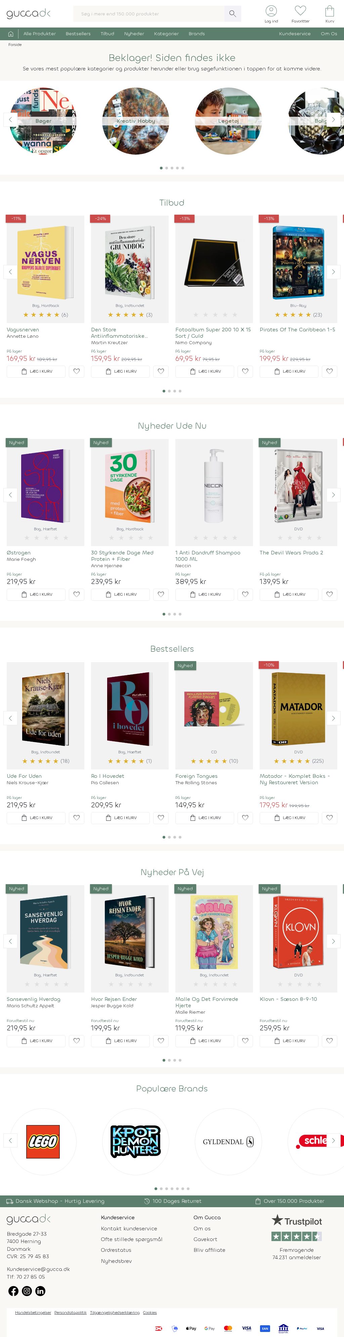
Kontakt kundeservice (129, 1228)
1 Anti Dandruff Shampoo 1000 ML (208, 555)
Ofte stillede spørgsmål (132, 1239)
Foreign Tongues (196, 776)
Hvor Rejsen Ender (114, 999)
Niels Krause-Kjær (27, 783)
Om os (202, 1228)
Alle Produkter (40, 34)
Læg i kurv (36, 371)
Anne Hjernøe (106, 566)
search (233, 14)
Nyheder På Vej (172, 872)
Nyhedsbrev (116, 1261)
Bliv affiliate (209, 1249)
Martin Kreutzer (109, 343)
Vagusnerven (23, 329)
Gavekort (205, 1239)
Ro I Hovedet (107, 776)
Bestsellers (78, 34)
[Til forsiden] (28, 13)
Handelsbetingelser (33, 1312)
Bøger (43, 120)
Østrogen (19, 552)
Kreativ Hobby (136, 120)
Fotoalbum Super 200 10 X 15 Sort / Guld (213, 332)
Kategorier (166, 34)
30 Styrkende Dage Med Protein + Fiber (122, 555)
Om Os (329, 34)
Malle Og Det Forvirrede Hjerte (206, 1002)
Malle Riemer (190, 1012)
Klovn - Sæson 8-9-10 (288, 999)
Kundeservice (295, 34)
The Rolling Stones (196, 783)
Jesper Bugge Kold (112, 1006)
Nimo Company (193, 343)
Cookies (150, 1312)
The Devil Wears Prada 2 (291, 552)
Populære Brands (172, 1088)
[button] (161, 168)
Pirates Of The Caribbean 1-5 (297, 329)
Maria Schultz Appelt (30, 1006)
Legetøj (228, 120)
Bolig (321, 120)
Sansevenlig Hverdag (33, 999)
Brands (197, 34)
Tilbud (107, 34)
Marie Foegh (21, 559)
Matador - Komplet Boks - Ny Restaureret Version (295, 779)
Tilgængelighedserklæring (115, 1312)
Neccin (183, 566)
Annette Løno (23, 336)
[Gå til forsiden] (28, 1218)
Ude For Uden (24, 776)
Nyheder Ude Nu (172, 426)
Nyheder (134, 34)
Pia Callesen (105, 783)
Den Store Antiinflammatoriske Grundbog (117, 332)
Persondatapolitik (70, 1312)
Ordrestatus (116, 1249)
